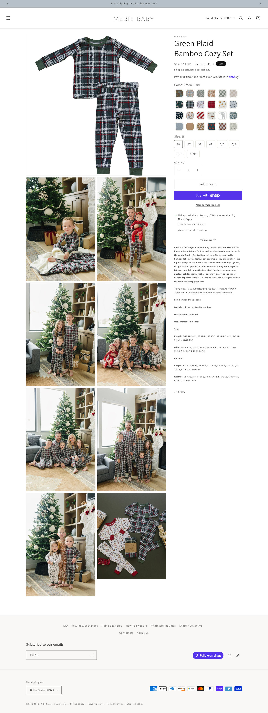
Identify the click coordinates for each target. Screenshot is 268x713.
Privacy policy (95, 703)
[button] (8, 18)
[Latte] (190, 127)
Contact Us (126, 632)
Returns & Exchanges (84, 625)
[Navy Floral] (179, 94)
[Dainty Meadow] (190, 94)
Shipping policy (135, 703)
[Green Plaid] (190, 105)
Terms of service (114, 703)
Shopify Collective (190, 625)
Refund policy (77, 703)
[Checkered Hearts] (201, 116)
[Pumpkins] (222, 105)
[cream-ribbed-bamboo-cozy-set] (222, 116)
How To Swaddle (136, 625)
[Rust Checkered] (222, 127)
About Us (143, 632)
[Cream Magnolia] (212, 94)
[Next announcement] (260, 3)
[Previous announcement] (7, 3)
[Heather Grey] (179, 127)
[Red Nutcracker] (201, 105)
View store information (192, 230)
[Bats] (233, 105)
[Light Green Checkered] (222, 94)
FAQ (65, 625)
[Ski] (233, 127)
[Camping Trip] (190, 116)
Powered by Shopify (56, 704)
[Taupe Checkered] (233, 94)
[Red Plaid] (212, 105)
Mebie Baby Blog (111, 625)
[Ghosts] (179, 116)
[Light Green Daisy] (201, 94)
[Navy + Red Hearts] (212, 127)
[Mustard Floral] (201, 127)
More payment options (208, 204)
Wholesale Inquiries (163, 625)
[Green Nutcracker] (179, 105)
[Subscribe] (92, 655)
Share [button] (181, 391)
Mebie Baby (40, 704)
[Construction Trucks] (212, 116)
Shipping (179, 69)
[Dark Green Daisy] (233, 116)
